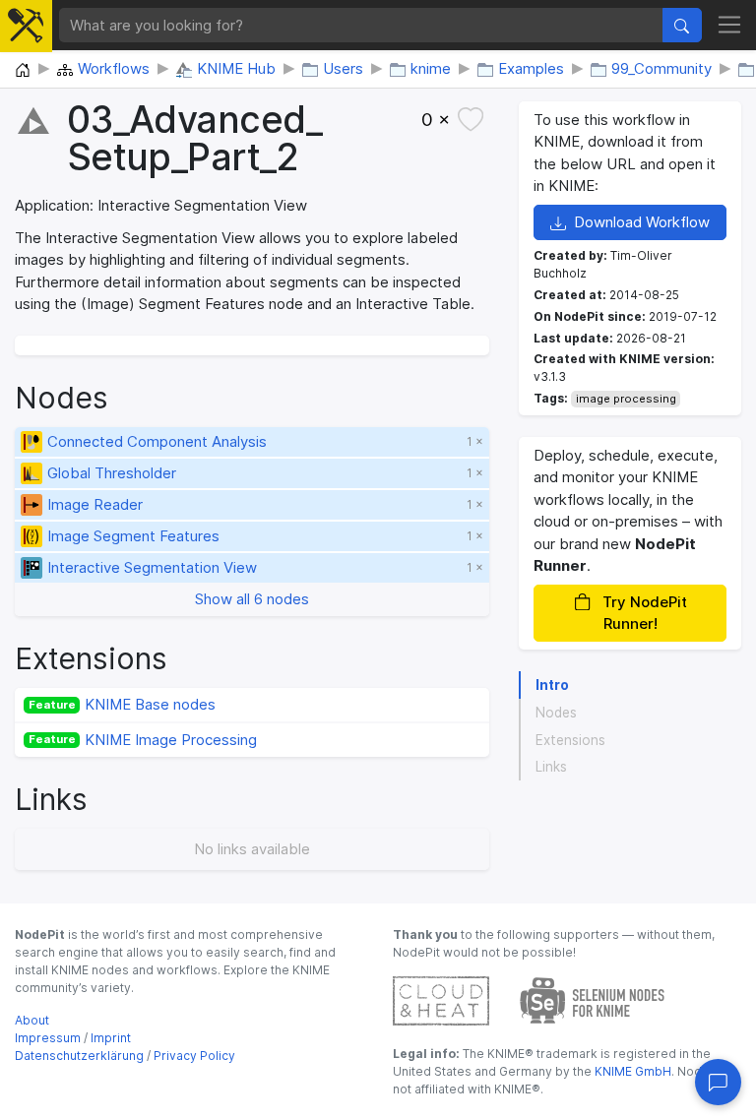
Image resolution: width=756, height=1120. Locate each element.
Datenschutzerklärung (79, 1055)
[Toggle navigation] (730, 25)
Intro (552, 685)
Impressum (48, 1037)
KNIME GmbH (631, 1071)
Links (551, 767)
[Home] (23, 71)
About (32, 1020)
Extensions (570, 740)
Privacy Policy (194, 1055)
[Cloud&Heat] (441, 999)
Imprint (111, 1037)
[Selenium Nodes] (592, 999)
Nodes (556, 712)
